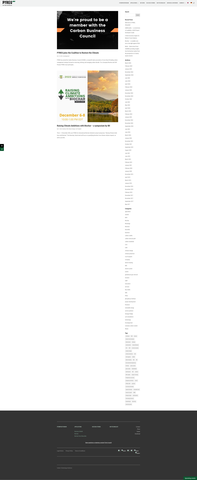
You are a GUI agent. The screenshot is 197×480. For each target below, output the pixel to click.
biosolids (127, 229)
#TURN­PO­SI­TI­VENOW (124, 2)
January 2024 (128, 90)
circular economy (135, 348)
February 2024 (128, 87)
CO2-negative (128, 356)
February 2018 (128, 192)
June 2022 (127, 132)
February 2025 (128, 66)
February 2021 (128, 162)
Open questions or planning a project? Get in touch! (98, 442)
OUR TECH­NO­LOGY (161, 2)
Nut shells (127, 289)
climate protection (130, 253)
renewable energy (129, 308)
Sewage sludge (128, 395)
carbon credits (128, 235)
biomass (133, 342)
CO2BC (133, 356)
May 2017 (127, 204)
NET (133, 371)
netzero (136, 371)
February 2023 (128, 114)
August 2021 (128, 150)
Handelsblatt (134, 368)
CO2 (135, 353)
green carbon (132, 365)
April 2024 (127, 84)
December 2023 (129, 93)
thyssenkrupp (128, 401)
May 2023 (127, 105)
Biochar (64, 129)
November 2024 (129, 72)
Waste (126, 329)
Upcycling (134, 401)
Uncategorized (66, 56)
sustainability (135, 395)
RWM (134, 392)
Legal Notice (60, 451)
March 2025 (128, 63)
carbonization (128, 345)
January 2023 (128, 117)
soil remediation (129, 317)
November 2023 (129, 96)
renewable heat (136, 389)
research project (129, 392)
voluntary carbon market (131, 326)
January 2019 (128, 183)
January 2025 (128, 69)
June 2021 (127, 156)
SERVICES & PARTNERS (172, 2)
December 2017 (129, 195)
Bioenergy (127, 223)
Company (127, 259)
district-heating (128, 359)
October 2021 (128, 144)
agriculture (128, 211)
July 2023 (127, 102)
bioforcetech (128, 342)
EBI (136, 359)
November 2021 (129, 141)
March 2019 (128, 180)
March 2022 (128, 135)
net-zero (127, 286)
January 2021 (128, 165)
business (127, 232)
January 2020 (128, 171)
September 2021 (129, 147)
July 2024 (127, 78)
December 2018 (129, 186)
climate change (71, 129)
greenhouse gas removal (131, 274)
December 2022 (129, 120)
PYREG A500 (128, 383)
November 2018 (129, 189)
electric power (128, 268)
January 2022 (128, 138)
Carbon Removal (135, 345)
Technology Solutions (130, 398)
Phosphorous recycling (130, 377)
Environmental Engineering (131, 362)
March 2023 (128, 111)
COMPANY (181, 2)
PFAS (126, 295)
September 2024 (129, 75)
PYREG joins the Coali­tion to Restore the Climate (78, 53)
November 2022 (129, 123)
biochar (135, 336)
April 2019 (127, 177)
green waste (128, 368)
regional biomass (129, 389)
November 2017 (129, 198)
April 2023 (127, 108)
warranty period (129, 404)
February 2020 (128, 168)
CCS (126, 244)
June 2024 (127, 81)
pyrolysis (133, 383)
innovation (127, 283)
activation (127, 336)
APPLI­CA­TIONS (133, 2)
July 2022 (127, 129)
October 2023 (128, 99)
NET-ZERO (142, 2)
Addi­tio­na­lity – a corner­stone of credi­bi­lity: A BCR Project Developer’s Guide (132, 30)
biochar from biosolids (130, 339)
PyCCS (136, 380)
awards (127, 214)
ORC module (128, 374)
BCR (126, 217)
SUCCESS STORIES (150, 2)
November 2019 (129, 174)
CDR (67, 129)
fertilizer (127, 365)
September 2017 (129, 201)
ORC (126, 292)
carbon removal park (130, 238)
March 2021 (128, 159)
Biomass (127, 226)
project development (130, 301)
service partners (129, 311)
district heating (129, 262)
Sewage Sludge (129, 314)
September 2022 (129, 126)
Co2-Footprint (78, 129)
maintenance (128, 371)
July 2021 (127, 153)
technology (128, 320)
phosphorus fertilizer (130, 298)
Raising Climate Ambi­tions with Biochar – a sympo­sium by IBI (83, 125)
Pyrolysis (127, 304)
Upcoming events (190, 478)
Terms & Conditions (80, 451)
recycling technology (130, 386)
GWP (126, 280)
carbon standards (129, 241)
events (126, 271)
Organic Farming (135, 374)
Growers (127, 277)
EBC (126, 265)
